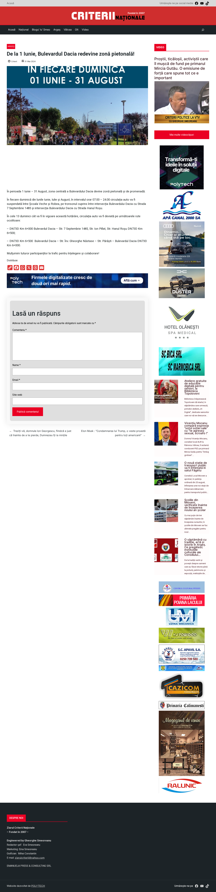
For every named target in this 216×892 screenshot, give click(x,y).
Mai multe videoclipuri (182, 134)
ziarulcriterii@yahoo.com (30, 857)
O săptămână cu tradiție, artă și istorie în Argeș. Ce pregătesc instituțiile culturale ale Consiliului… (195, 547)
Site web (17, 394)
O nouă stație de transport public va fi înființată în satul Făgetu (195, 466)
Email (16, 379)
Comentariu (19, 329)
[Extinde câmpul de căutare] (203, 30)
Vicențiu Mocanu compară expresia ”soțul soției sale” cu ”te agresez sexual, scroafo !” (196, 428)
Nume (16, 365)
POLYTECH (38, 885)
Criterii (14, 61)
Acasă (10, 3)
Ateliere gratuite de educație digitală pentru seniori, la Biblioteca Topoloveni (195, 387)
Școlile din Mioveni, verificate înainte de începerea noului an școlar (195, 505)
